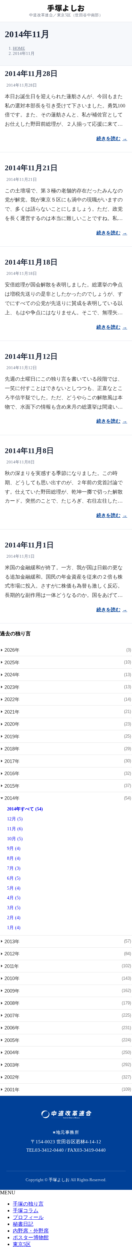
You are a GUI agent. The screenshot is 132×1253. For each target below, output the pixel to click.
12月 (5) (15, 819)
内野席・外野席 (31, 1230)
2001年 (67, 1089)
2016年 (67, 773)
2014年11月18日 (31, 262)
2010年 (67, 978)
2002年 (67, 1077)
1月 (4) (14, 927)
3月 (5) (14, 907)
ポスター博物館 (31, 1237)
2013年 (67, 941)
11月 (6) (15, 828)
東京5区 (22, 1244)
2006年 (67, 1027)
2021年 (67, 712)
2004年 (67, 1052)
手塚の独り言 (28, 1203)
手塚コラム (25, 1210)
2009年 (67, 991)
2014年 (67, 798)
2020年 (67, 724)
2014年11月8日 (29, 451)
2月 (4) (14, 917)
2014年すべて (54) (25, 809)
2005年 (67, 1040)
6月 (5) (14, 878)
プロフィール (28, 1217)
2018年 (67, 748)
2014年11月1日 (29, 545)
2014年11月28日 (31, 74)
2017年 (67, 761)
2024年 (67, 674)
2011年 (67, 966)
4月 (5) (14, 897)
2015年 (67, 786)
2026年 (67, 650)
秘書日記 (23, 1224)
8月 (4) (14, 858)
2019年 (67, 736)
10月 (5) (15, 838)
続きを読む (108, 138)
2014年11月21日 (31, 168)
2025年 (67, 662)
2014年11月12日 (31, 356)
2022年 (67, 699)
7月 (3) (14, 868)
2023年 (67, 687)
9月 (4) (14, 848)
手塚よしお (59, 1179)
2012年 (67, 953)
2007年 (67, 1015)
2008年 (67, 1003)
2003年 (67, 1065)
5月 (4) (14, 888)
